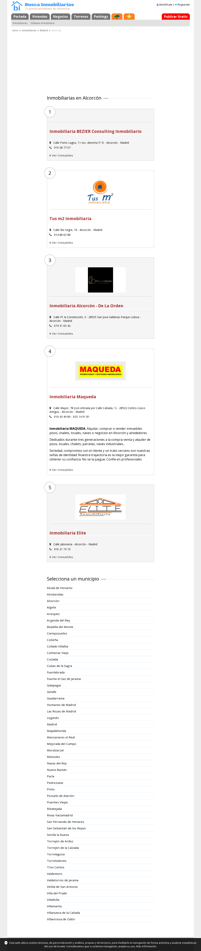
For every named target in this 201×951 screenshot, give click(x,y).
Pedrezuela (55, 783)
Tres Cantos (55, 867)
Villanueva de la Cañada (63, 913)
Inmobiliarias (20, 23)
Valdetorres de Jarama (62, 880)
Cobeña (52, 640)
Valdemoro (54, 874)
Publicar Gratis (175, 16)
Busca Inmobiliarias (49, 5)
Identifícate (165, 4)
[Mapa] (116, 16)
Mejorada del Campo (61, 744)
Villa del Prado (57, 893)
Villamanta (54, 906)
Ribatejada (54, 809)
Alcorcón (53, 601)
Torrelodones (57, 861)
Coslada (52, 659)
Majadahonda (56, 731)
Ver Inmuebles (62, 155)
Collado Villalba (57, 646)
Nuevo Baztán (57, 770)
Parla (50, 776)
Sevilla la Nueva (58, 835)
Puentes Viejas (57, 802)
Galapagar (54, 685)
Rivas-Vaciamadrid (60, 815)
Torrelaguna (56, 854)
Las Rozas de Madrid (61, 711)
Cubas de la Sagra (59, 666)
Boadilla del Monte (60, 627)
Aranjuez (53, 614)
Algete (51, 607)
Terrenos (81, 16)
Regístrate (184, 4)
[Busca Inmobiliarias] (17, 9)
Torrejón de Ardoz (60, 841)
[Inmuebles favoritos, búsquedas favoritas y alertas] (129, 16)
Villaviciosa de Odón (61, 919)
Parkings (101, 16)
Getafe (51, 692)
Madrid (44, 30)
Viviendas (39, 16)
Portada (20, 16)
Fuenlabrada (56, 672)
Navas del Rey (57, 763)
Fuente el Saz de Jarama (64, 679)
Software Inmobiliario (43, 23)
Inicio (15, 30)
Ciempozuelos (57, 633)
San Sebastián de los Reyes (66, 828)
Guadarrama (55, 698)
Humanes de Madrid (61, 705)
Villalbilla (53, 900)
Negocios (60, 16)
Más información (146, 946)
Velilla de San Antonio (62, 887)
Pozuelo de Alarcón (60, 796)
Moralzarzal (55, 750)
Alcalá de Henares (59, 588)
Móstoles (53, 757)
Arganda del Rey (58, 620)
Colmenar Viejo (58, 653)
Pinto (51, 789)
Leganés (53, 718)
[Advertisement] (100, 62)
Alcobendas (55, 594)
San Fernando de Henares (65, 822)
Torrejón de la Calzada (63, 848)
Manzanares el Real (61, 737)
